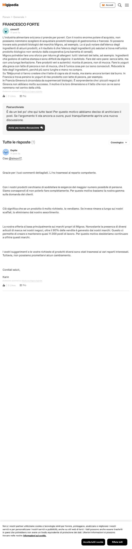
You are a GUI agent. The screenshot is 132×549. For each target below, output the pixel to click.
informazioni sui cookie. (34, 535)
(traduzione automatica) (12, 91)
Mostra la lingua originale (32, 91)
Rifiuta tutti (117, 542)
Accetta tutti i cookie (93, 542)
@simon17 (15, 158)
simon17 (14, 29)
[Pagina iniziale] (11, 5)
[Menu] (126, 5)
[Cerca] (120, 5)
